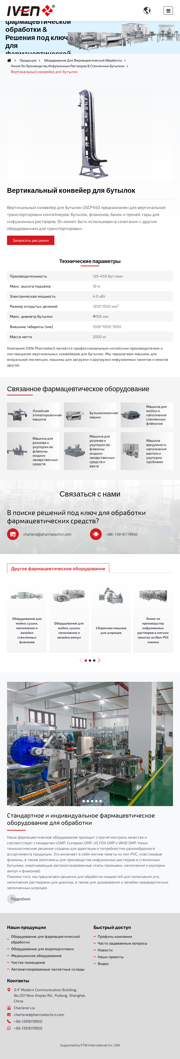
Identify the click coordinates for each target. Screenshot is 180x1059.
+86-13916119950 (122, 534)
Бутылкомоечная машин (104, 415)
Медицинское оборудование (36, 955)
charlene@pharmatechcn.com (47, 534)
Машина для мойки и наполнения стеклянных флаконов (156, 415)
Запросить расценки (31, 240)
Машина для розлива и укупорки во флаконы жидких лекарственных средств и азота (102, 451)
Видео (103, 963)
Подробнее (20, 899)
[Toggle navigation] (168, 10)
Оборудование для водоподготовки (42, 948)
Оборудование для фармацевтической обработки (83, 60)
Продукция (28, 60)
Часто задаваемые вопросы (122, 943)
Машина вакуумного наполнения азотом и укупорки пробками (156, 451)
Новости (105, 950)
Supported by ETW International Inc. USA (90, 1045)
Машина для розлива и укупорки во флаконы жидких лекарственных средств (45, 451)
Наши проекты (111, 956)
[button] (81, 660)
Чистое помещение (28, 962)
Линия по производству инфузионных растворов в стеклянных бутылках (67, 66)
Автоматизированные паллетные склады (48, 969)
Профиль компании (115, 936)
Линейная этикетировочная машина (47, 415)
